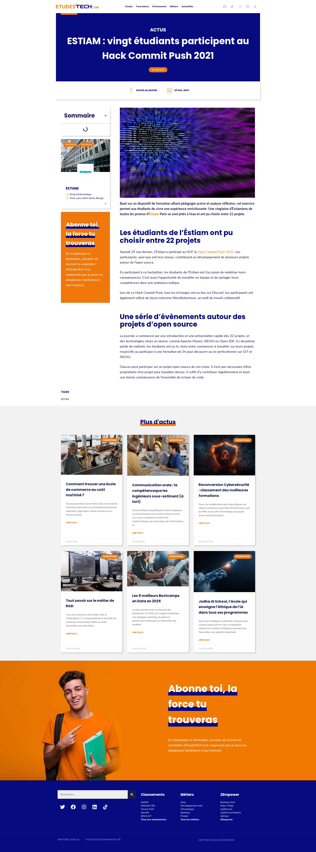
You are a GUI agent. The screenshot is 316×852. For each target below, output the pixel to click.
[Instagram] (240, 6)
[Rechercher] (132, 794)
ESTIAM (65, 399)
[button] (105, 115)
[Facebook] (224, 6)
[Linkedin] (247, 6)
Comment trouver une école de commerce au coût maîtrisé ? (91, 489)
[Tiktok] (255, 6)
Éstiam (154, 214)
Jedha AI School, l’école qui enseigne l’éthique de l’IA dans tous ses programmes (223, 607)
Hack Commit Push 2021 (216, 252)
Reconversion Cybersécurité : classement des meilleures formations (224, 490)
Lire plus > (72, 522)
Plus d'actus (158, 422)
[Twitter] (232, 6)
